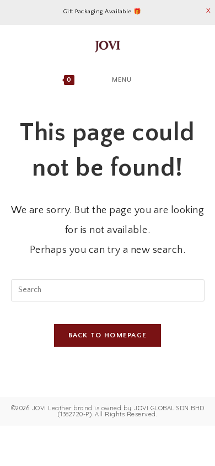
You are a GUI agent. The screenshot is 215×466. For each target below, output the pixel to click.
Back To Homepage (107, 335)
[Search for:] (160, 80)
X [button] (208, 10)
